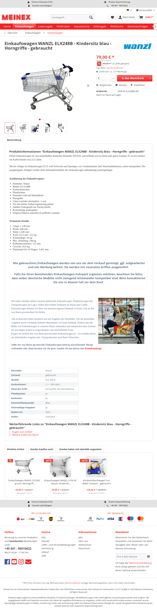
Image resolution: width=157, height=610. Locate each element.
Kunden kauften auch (41, 449)
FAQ (44, 537)
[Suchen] (91, 17)
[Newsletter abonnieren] (148, 556)
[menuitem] (72, 17)
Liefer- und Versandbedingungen (59, 544)
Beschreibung (14, 139)
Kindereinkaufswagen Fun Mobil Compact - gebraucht (96, 482)
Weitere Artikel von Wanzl (24, 434)
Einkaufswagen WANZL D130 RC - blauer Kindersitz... (60, 482)
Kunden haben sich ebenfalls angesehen (80, 449)
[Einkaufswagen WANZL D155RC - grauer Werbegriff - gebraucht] (24, 466)
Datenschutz (84, 544)
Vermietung (48, 548)
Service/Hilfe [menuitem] (145, 10)
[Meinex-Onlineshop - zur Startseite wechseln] (16, 18)
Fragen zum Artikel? (21, 431)
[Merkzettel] (112, 17)
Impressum (84, 548)
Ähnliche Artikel (15, 449)
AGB (44, 555)
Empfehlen (139, 85)
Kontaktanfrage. (93, 348)
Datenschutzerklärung (140, 562)
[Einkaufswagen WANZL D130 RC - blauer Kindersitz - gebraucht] (60, 466)
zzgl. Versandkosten (114, 68)
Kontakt (45, 541)
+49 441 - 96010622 (119, 5)
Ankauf (45, 552)
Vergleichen (105, 85)
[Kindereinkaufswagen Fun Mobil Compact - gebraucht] (96, 466)
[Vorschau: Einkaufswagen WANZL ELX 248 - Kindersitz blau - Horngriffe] (10, 127)
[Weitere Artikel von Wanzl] (137, 46)
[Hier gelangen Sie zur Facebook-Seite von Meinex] (7, 561)
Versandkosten (74, 583)
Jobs (80, 537)
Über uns (83, 541)
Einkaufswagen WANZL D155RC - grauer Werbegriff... (24, 482)
